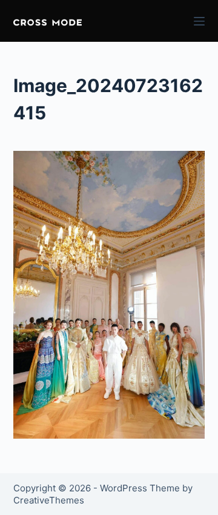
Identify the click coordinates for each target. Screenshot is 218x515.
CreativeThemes (48, 500)
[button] (47, 21)
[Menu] (199, 21)
